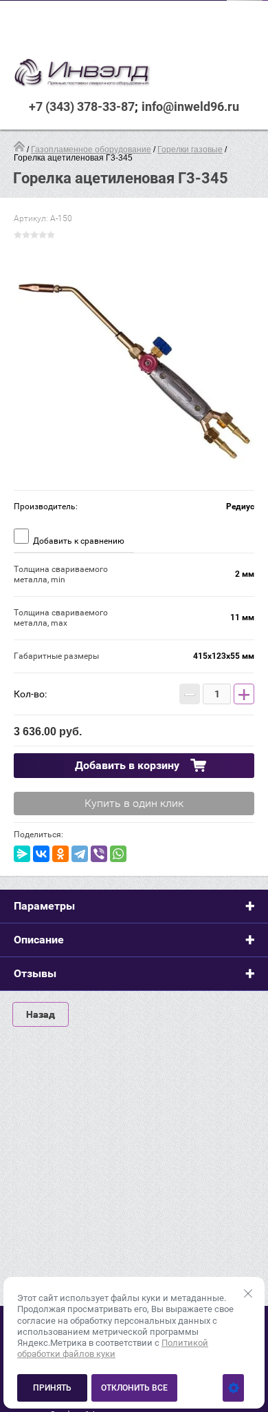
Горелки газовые (190, 149)
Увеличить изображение (134, 369)
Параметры (44, 905)
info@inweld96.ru (190, 106)
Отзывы (35, 973)
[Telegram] (79, 854)
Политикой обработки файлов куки (112, 1348)
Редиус (240, 506)
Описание (39, 939)
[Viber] (99, 854)
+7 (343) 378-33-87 (82, 106)
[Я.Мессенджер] (22, 854)
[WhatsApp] (118, 854)
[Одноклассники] (60, 854)
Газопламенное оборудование (91, 149)
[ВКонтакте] (41, 854)
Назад (40, 1014)
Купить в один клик (134, 803)
